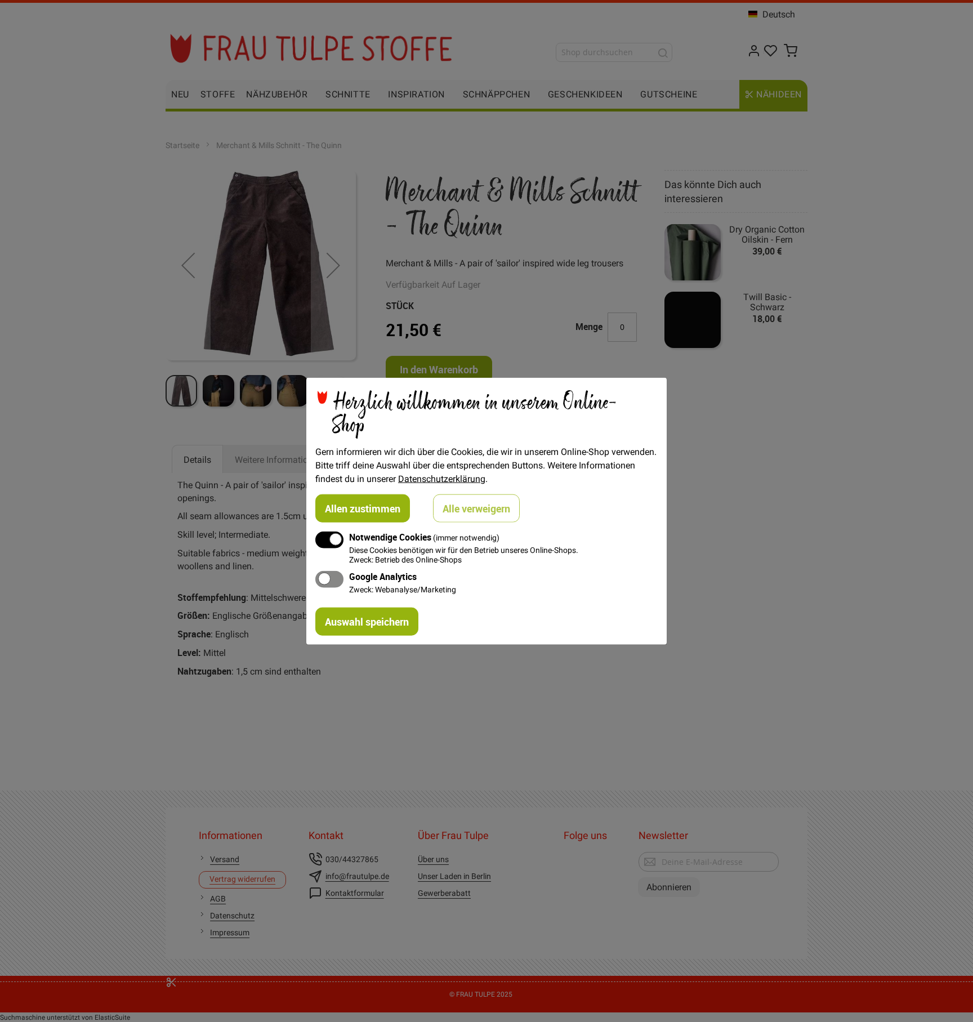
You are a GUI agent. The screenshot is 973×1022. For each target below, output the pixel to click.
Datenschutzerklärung (441, 478)
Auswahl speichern (367, 621)
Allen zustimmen (362, 508)
